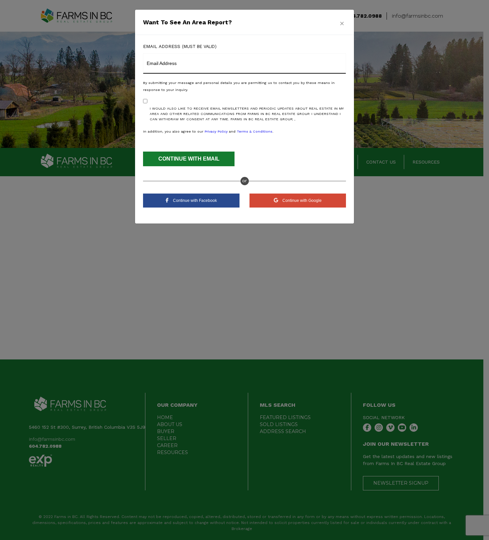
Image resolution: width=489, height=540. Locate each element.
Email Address (180, 46)
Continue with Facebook (194, 200)
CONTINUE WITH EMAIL (189, 159)
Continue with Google (301, 200)
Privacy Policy (216, 131)
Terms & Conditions (254, 131)
